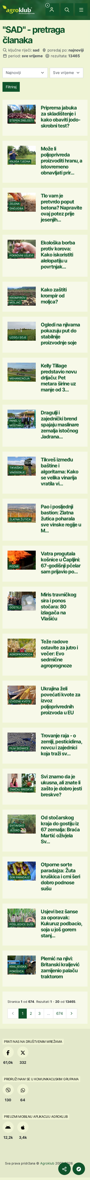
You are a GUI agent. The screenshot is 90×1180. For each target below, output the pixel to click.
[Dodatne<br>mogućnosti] (78, 1169)
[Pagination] (71, 1014)
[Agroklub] (18, 9)
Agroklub (47, 1163)
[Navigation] (81, 9)
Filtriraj (11, 87)
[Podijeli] (64, 1169)
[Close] (67, 9)
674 (59, 1013)
